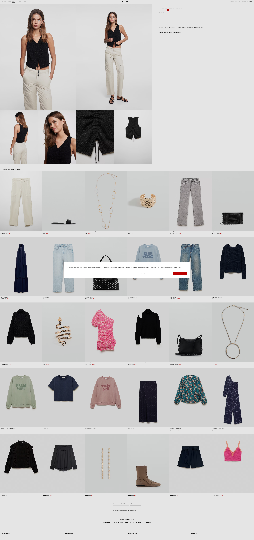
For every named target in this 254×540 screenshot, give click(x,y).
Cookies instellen (145, 273)
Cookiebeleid (69, 268)
